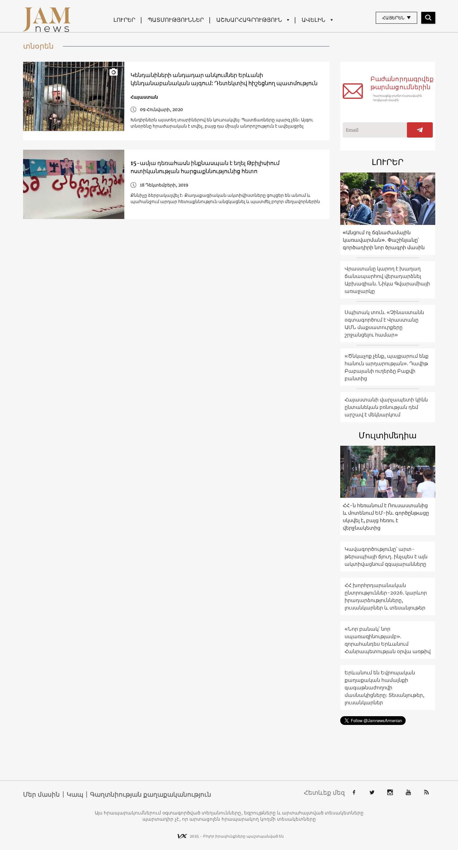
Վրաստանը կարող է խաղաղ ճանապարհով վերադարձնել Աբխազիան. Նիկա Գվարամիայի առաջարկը (387, 279)
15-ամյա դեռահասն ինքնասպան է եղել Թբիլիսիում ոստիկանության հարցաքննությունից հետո (205, 167)
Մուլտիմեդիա (388, 435)
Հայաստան (144, 97)
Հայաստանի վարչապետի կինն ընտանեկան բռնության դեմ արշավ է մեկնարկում (386, 407)
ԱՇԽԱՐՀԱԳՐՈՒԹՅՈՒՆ (249, 19)
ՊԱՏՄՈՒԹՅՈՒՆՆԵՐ (176, 19)
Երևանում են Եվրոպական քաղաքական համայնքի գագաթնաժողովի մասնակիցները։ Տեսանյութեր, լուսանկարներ (384, 687)
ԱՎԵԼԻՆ (313, 19)
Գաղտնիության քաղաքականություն (150, 794)
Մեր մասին (41, 794)
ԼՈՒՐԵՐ (124, 19)
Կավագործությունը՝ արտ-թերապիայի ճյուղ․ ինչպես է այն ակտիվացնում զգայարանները (386, 556)
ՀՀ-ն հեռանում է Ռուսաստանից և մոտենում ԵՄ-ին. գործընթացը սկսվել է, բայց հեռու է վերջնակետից (386, 516)
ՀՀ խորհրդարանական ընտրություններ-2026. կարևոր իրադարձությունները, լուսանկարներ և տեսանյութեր (386, 596)
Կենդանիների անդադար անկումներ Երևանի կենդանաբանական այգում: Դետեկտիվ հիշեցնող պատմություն (224, 79)
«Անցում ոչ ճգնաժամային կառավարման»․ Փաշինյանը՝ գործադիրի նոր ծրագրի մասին (384, 239)
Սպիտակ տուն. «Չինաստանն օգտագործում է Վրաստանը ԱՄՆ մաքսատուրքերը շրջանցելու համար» (384, 323)
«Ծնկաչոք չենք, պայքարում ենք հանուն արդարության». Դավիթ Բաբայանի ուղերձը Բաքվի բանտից (386, 367)
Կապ (75, 794)
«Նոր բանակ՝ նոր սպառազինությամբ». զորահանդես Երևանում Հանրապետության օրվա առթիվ (388, 640)
